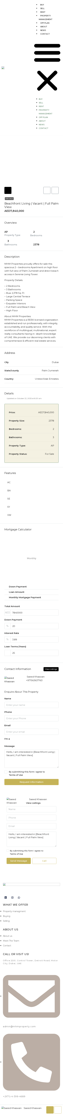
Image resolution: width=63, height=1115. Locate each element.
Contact (45, 34)
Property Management (45, 17)
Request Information (31, 782)
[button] (47, 66)
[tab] (7, 190)
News (43, 30)
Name (7, 698)
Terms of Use (16, 775)
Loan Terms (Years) (15, 646)
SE (8, 498)
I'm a (7, 738)
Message (9, 746)
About (43, 27)
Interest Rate (11, 633)
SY (8, 506)
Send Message (18, 860)
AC (9, 482)
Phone (8, 712)
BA (9, 490)
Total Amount (12, 606)
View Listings (51, 669)
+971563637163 (34, 680)
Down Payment (13, 619)
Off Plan (44, 23)
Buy (42, 5)
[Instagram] (12, 897)
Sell (42, 8)
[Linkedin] (5, 897)
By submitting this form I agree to (27, 773)
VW (9, 515)
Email (7, 725)
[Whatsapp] (19, 897)
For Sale (9, 199)
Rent (42, 12)
